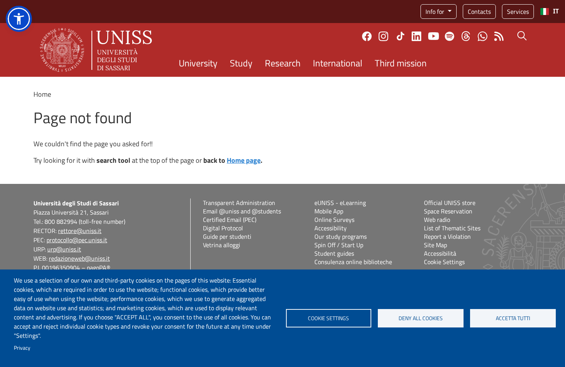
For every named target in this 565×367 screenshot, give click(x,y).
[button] (19, 19)
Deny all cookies (421, 318)
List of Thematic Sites (452, 228)
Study (241, 63)
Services (518, 11)
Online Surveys (334, 219)
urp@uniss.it (64, 249)
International (337, 63)
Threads (466, 36)
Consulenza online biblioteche (353, 262)
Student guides (334, 253)
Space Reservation (448, 211)
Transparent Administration (239, 202)
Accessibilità (440, 253)
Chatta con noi (482, 36)
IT (556, 11)
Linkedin (416, 36)
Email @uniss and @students (242, 211)
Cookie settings (328, 318)
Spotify (449, 36)
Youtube (433, 36)
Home (42, 94)
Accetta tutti (513, 318)
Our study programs (340, 236)
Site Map (435, 245)
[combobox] (549, 11)
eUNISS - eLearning (340, 202)
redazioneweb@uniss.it (79, 258)
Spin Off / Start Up (338, 245)
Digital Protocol (223, 228)
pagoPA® (98, 267)
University (198, 63)
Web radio (437, 219)
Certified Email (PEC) (229, 219)
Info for (435, 11)
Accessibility (330, 228)
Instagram (383, 36)
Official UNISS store (449, 202)
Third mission (401, 63)
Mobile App (328, 211)
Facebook (367, 36)
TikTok (400, 36)
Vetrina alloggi (221, 245)
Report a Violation (447, 236)
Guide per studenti (227, 236)
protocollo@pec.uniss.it (77, 240)
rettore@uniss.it (79, 230)
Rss (499, 36)
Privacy (22, 348)
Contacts (479, 11)
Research (283, 63)
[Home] (96, 50)
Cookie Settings (444, 262)
